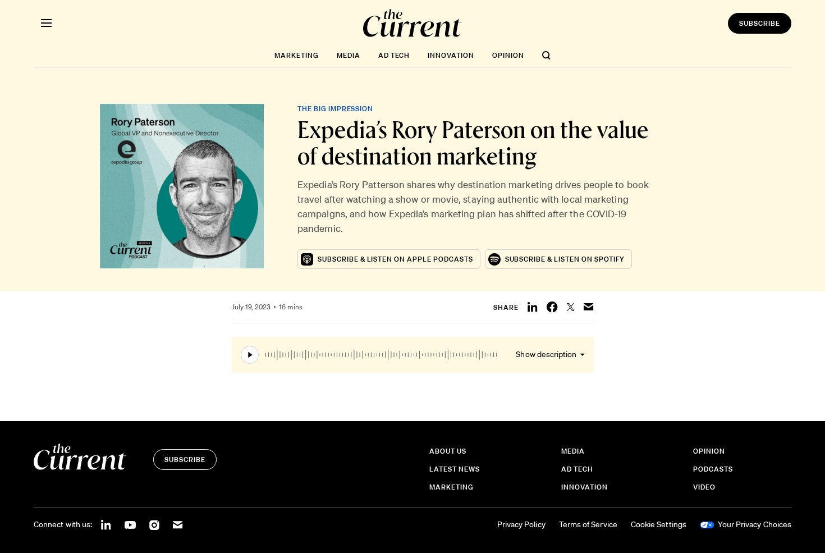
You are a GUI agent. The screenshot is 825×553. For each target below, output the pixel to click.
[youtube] (130, 525)
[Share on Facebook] (552, 307)
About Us (447, 451)
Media (348, 55)
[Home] (412, 23)
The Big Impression (335, 108)
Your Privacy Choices (754, 524)
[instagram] (154, 525)
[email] (178, 525)
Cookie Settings (658, 524)
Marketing (296, 55)
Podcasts (713, 469)
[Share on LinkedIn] (533, 307)
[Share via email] (589, 306)
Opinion (508, 55)
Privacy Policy (521, 524)
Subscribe (759, 23)
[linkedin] (106, 525)
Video (704, 487)
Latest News (454, 469)
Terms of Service (588, 524)
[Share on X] (571, 307)
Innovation (451, 55)
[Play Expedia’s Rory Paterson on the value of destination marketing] (369, 355)
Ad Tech (394, 55)
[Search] (546, 55)
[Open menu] (46, 23)
